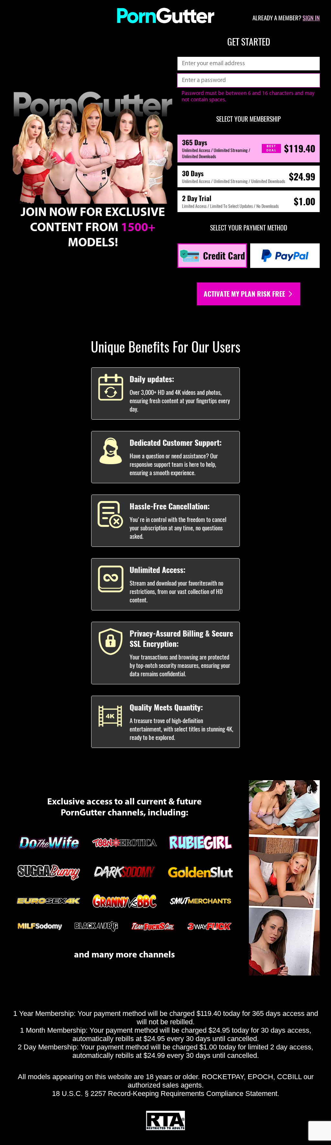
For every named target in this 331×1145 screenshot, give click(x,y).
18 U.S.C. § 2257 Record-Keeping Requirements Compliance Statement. (165, 1093)
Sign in (311, 18)
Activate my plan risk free (245, 294)
